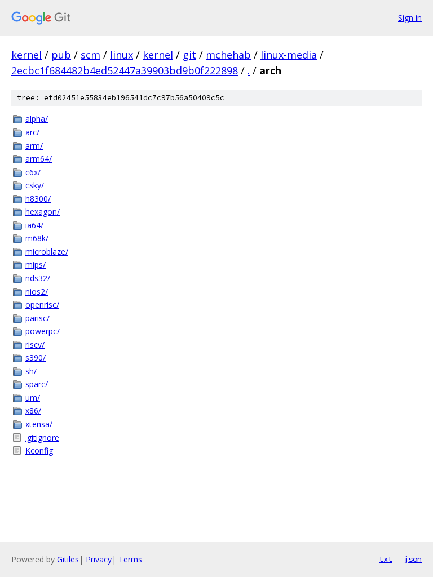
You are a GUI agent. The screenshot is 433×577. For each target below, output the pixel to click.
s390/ (35, 357)
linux (121, 54)
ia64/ (34, 225)
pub (61, 54)
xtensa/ (38, 424)
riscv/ (35, 344)
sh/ (31, 371)
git (189, 54)
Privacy (99, 559)
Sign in (410, 17)
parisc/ (37, 318)
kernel (26, 54)
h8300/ (38, 198)
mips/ (35, 264)
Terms (130, 559)
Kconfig (39, 450)
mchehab (228, 54)
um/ (32, 397)
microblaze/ (46, 251)
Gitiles (68, 559)
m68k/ (36, 238)
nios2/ (36, 291)
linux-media (288, 54)
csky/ (34, 185)
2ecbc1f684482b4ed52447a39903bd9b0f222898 (124, 70)
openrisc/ (42, 304)
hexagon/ (42, 211)
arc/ (32, 132)
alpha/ (36, 118)
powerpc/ (42, 331)
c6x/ (33, 172)
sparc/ (36, 384)
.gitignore (42, 437)
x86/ (33, 410)
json (413, 559)
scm (90, 54)
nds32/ (37, 278)
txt (385, 559)
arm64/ (38, 158)
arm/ (34, 145)
